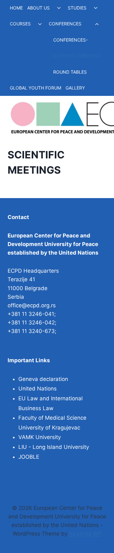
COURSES (20, 23)
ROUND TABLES (70, 72)
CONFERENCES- (70, 40)
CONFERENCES (65, 23)
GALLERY (75, 87)
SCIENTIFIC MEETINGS (77, 55)
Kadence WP (85, 533)
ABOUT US (38, 7)
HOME (16, 7)
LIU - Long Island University (53, 447)
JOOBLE (28, 457)
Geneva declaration (43, 379)
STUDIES (77, 7)
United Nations (37, 388)
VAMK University (39, 437)
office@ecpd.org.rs (32, 305)
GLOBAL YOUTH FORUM (35, 87)
